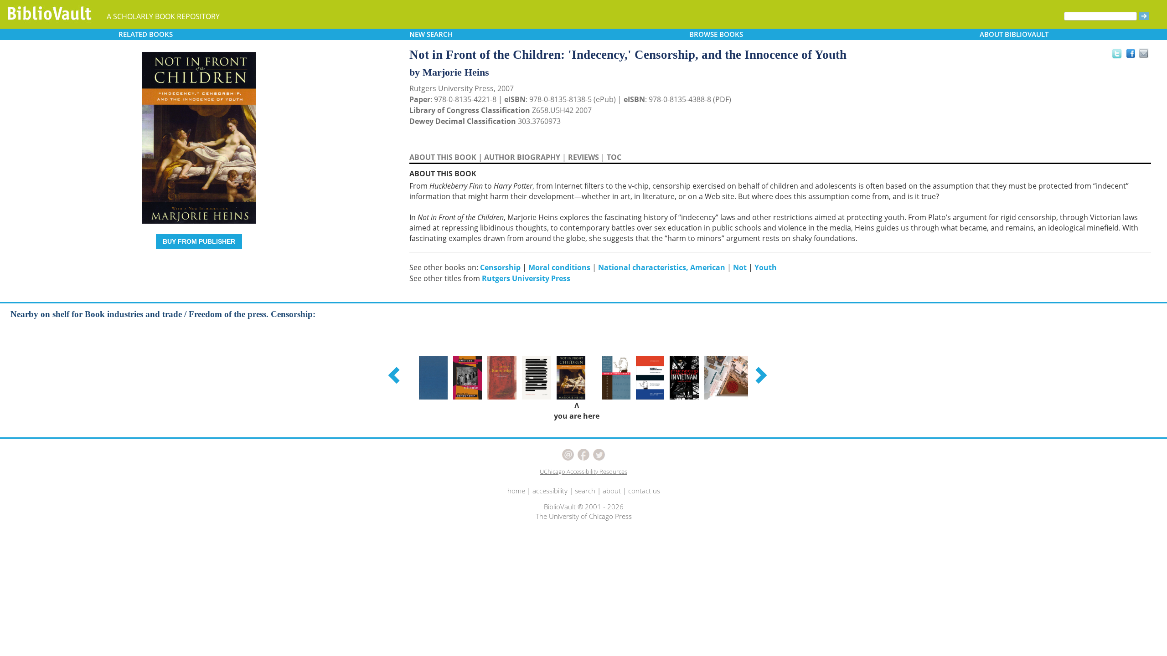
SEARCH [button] (431, 34)
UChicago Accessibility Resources (583, 471)
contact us (644, 490)
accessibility (550, 490)
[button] (395, 375)
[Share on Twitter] (1116, 53)
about (612, 490)
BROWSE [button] (716, 34)
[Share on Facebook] (1133, 56)
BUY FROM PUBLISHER (199, 241)
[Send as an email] (1144, 54)
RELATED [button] (146, 34)
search (585, 490)
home (516, 490)
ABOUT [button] (1014, 34)
